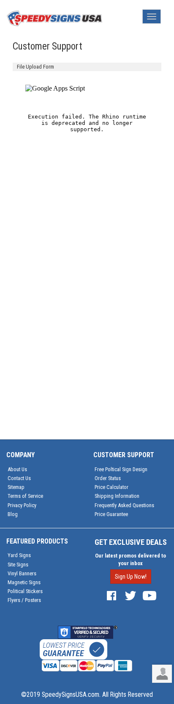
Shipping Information (117, 496)
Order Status (108, 478)
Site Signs (18, 564)
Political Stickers (25, 591)
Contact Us (19, 478)
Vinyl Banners (22, 573)
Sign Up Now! (131, 576)
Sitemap (16, 487)
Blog (13, 514)
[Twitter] (130, 595)
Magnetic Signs (24, 582)
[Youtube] (149, 595)
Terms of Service (25, 496)
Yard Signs (19, 555)
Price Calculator (111, 487)
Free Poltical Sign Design (121, 469)
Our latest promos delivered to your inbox (130, 559)
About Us (17, 469)
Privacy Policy (22, 505)
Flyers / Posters (24, 600)
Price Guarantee (111, 514)
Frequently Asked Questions (124, 505)
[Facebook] (111, 595)
